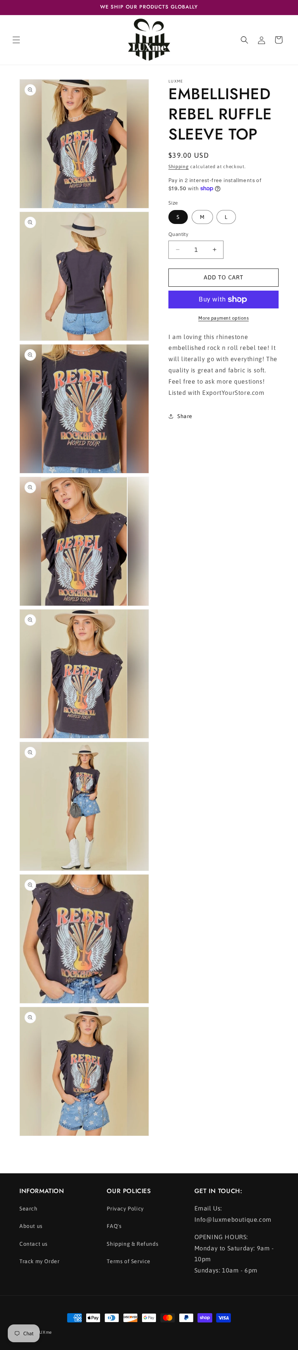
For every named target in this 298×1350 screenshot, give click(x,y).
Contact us (33, 1244)
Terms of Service (129, 1261)
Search (28, 1208)
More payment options (223, 318)
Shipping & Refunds (132, 1244)
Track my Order (39, 1261)
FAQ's (114, 1226)
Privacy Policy (125, 1208)
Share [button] (184, 416)
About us (31, 1226)
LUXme (44, 1332)
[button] (16, 39)
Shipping (178, 166)
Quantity (178, 234)
